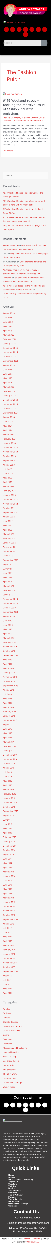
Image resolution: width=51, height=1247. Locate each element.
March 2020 (8, 638)
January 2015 (9, 841)
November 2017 (10, 720)
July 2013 (7, 880)
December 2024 (10, 400)
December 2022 (10, 499)
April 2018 (7, 703)
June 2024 (8, 421)
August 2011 (8, 976)
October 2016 (9, 763)
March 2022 (8, 534)
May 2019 (7, 660)
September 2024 (10, 413)
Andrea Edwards (10, 245)
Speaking (12, 1184)
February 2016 (9, 794)
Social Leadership (11, 1061)
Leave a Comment (11, 118)
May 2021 (7, 577)
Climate (34, 118)
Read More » (8, 150)
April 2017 (7, 737)
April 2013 (7, 893)
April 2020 (7, 634)
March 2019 (8, 668)
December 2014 (10, 846)
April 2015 (7, 833)
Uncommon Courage (12, 1082)
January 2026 (9, 343)
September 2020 (10, 612)
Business (26, 118)
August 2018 (8, 690)
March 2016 (8, 789)
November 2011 (10, 963)
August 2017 (8, 725)
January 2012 (9, 954)
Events (6, 1035)
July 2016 (7, 772)
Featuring (7, 1039)
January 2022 (9, 543)
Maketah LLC (33, 1242)
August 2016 (8, 768)
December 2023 (10, 447)
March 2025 (8, 387)
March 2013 (8, 898)
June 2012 (7, 932)
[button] (26, 50)
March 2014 (8, 872)
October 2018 (9, 681)
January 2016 (9, 798)
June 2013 (7, 885)
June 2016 (7, 776)
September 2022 (10, 512)
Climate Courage (10, 1022)
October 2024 (9, 408)
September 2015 (10, 811)
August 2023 (9, 465)
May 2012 (7, 937)
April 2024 (7, 430)
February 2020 (9, 642)
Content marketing (11, 1031)
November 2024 (10, 404)
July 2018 (7, 694)
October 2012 (9, 915)
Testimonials (14, 1190)
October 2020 (9, 608)
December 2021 (10, 547)
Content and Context (12, 1026)
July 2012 (7, 928)
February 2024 (9, 439)
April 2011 (7, 993)
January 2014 (9, 876)
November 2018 (10, 677)
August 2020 (9, 616)
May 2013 (7, 889)
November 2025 (10, 352)
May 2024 (7, 426)
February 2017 (9, 746)
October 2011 (9, 967)
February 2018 (9, 711)
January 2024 (9, 443)
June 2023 (8, 473)
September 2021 (10, 560)
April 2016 (7, 785)
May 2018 (7, 698)
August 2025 (9, 365)
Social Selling (9, 1065)
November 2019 (10, 647)
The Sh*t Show (10, 1074)
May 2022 (7, 525)
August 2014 (8, 854)
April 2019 (7, 664)
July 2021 (7, 569)
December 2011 (10, 958)
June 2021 (7, 573)
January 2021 (9, 595)
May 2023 (7, 478)
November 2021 (10, 551)
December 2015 (10, 802)
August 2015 (8, 815)
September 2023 (10, 460)
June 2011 (7, 984)
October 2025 (9, 356)
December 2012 (10, 906)
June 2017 (7, 729)
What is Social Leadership (21, 1179)
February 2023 (9, 491)
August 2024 (9, 417)
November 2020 (10, 603)
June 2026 (8, 322)
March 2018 (8, 707)
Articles (6, 1009)
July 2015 (7, 820)
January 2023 (9, 495)
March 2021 (8, 586)
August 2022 (9, 517)
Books (11, 1188)
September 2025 (10, 361)
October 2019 (9, 651)
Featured (12, 1193)
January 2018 (9, 716)
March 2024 (8, 434)
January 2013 (9, 902)
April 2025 (7, 382)
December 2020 (10, 599)
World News (14, 1201)
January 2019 (9, 672)
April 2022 (7, 530)
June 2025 (8, 374)
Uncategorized (9, 1078)
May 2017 (7, 733)
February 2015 (9, 837)
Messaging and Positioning (15, 1048)
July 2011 (7, 980)
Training (12, 1186)
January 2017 (9, 750)
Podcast (12, 1197)
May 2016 (7, 781)
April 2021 (7, 582)
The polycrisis (9, 1070)
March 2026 (8, 335)
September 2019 (10, 655)
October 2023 (9, 456)
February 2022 (9, 538)
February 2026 (9, 339)
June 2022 (8, 521)
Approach (13, 1182)
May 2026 (7, 326)
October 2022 (9, 508)
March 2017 (8, 742)
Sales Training (9, 1056)
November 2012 (10, 911)
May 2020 (7, 629)
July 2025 (7, 370)
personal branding (11, 1052)
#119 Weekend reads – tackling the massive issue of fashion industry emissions (24, 106)
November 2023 (10, 452)
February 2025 (9, 391)
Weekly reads (20, 120)
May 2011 (7, 989)
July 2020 (7, 621)
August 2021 (8, 564)
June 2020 (8, 625)
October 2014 (9, 850)
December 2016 (10, 755)
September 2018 (10, 686)
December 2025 (10, 348)
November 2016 (10, 759)
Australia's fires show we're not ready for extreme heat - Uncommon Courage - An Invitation (21, 274)
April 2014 (7, 867)
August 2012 (8, 924)
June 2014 (7, 859)
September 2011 (10, 971)
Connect (12, 1206)
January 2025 (9, 395)
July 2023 (7, 469)
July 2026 (7, 317)
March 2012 (8, 945)
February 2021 (9, 590)
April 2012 (7, 941)
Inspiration (7, 1043)
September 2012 (10, 919)
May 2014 (7, 863)
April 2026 (7, 331)
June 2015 (7, 824)
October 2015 (9, 807)
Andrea (11, 1177)
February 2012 (9, 950)
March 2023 (8, 486)
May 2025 (7, 378)
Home (11, 1175)
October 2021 (9, 556)
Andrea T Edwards (32, 1239)
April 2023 (7, 482)
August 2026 (9, 313)
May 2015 (7, 828)
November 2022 (10, 504)
